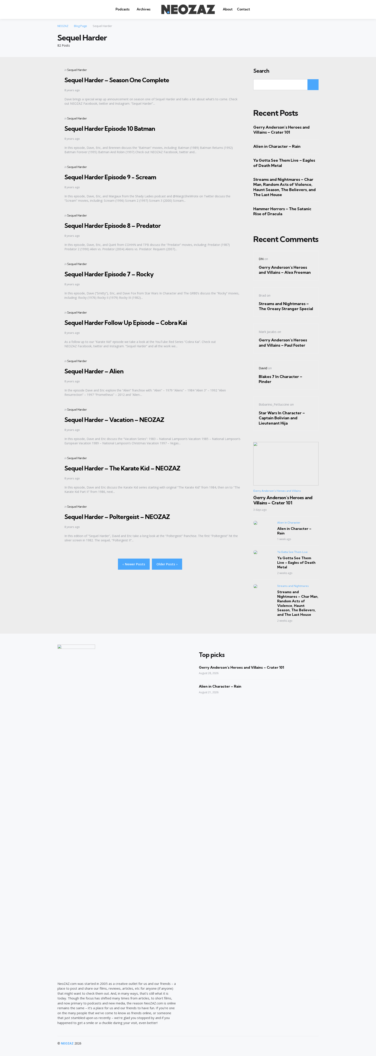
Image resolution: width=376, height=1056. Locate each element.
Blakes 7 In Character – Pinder (280, 379)
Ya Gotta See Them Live (292, 552)
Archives (143, 9)
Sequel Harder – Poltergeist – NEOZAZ (117, 516)
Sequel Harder (77, 70)
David (263, 368)
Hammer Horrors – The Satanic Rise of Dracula (282, 211)
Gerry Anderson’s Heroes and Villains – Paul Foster (283, 342)
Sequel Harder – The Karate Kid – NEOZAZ (122, 468)
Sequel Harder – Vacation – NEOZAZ (114, 419)
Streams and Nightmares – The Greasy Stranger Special (286, 306)
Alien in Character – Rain (276, 146)
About (228, 9)
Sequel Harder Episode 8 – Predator (112, 225)
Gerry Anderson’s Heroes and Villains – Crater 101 (281, 130)
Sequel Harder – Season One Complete (116, 80)
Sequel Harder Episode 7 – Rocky (109, 274)
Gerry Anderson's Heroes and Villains (277, 490)
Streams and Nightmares (293, 586)
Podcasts (122, 9)
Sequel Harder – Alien (93, 371)
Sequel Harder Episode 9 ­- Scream (110, 177)
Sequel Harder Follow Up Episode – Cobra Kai (125, 322)
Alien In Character (288, 522)
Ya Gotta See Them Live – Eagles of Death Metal (284, 163)
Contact (243, 9)
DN (261, 259)
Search (261, 71)
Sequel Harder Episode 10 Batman (109, 128)
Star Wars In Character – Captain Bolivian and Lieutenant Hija (282, 418)
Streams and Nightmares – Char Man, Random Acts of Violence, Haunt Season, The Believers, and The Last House (284, 187)
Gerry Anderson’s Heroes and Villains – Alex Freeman (285, 270)
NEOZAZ (67, 1043)
